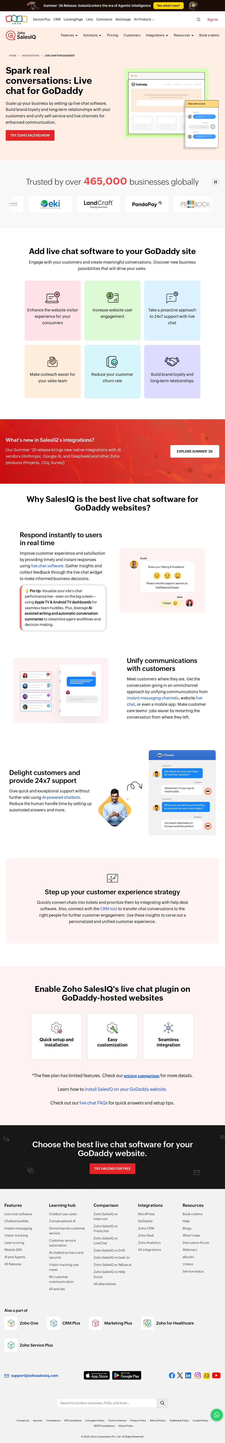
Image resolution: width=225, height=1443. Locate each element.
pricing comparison (142, 1076)
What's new (191, 1235)
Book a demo (209, 35)
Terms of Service (117, 1420)
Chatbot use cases (63, 1214)
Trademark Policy (179, 1420)
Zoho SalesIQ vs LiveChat (106, 1240)
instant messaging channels (153, 698)
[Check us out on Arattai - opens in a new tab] (206, 1375)
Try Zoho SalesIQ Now (30, 135)
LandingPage (73, 19)
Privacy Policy (138, 1420)
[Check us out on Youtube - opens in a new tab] (216, 1375)
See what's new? (168, 5)
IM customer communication (61, 1279)
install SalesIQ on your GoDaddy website (125, 1089)
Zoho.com (16, 19)
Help (186, 1221)
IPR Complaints (73, 1420)
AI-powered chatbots (61, 797)
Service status (193, 1271)
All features (12, 1264)
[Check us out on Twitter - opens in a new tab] (180, 1375)
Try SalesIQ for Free (112, 1168)
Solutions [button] (90, 35)
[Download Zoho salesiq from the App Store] (97, 1375)
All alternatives (105, 1284)
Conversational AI (62, 1221)
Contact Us (23, 1420)
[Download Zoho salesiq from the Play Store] (126, 1375)
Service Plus (41, 19)
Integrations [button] (155, 35)
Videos (188, 1264)
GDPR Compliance (104, 1425)
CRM (57, 19)
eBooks (188, 1257)
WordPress (146, 1214)
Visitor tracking (16, 1235)
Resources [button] (182, 35)
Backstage (123, 19)
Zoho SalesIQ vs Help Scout (109, 1274)
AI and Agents (14, 1257)
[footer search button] (162, 1403)
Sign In (212, 19)
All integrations (149, 1250)
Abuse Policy (125, 1425)
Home (12, 55)
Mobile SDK (13, 1250)
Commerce (104, 19)
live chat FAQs (94, 1102)
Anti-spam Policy (94, 1420)
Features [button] (67, 35)
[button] (215, 182)
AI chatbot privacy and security (66, 1255)
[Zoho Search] (198, 19)
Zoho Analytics (149, 1243)
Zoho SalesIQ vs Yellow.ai (112, 1265)
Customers (132, 35)
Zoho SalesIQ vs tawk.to (112, 1257)
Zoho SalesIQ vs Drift (109, 1250)
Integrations (30, 55)
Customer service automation (62, 1243)
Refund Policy (158, 1420)
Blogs (187, 1228)
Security (37, 1420)
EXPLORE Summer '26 (195, 451)
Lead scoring (14, 1243)
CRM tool (108, 908)
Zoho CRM (146, 1228)
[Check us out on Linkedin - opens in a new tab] (188, 1375)
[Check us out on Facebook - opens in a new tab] (172, 1375)
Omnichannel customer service (67, 1230)
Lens (89, 19)
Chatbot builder (16, 1221)
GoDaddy (145, 1221)
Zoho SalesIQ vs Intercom (106, 1216)
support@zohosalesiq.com (34, 1375)
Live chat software (18, 1214)
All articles (57, 1289)
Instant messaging (18, 1228)
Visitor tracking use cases (63, 1267)
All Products (142, 19)
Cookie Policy (200, 1420)
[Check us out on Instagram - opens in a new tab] (197, 1375)
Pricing (112, 35)
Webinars (190, 1250)
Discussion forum (196, 1243)
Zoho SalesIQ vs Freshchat (106, 1228)
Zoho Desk (146, 1235)
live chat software (47, 565)
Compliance (53, 1420)
